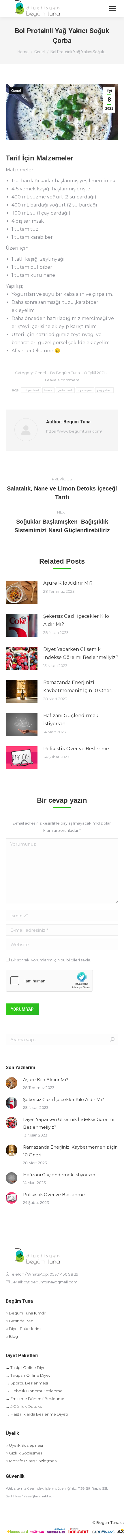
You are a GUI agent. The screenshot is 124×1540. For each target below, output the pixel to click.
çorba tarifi (65, 390)
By (65, 372)
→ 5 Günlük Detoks (24, 1406)
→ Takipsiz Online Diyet (28, 1375)
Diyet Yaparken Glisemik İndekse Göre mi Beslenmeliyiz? (80, 653)
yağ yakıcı (104, 390)
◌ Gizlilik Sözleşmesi (24, 1453)
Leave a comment (62, 380)
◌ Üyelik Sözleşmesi (24, 1445)
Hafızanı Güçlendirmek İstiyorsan (70, 719)
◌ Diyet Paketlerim (23, 1328)
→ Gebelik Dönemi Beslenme (34, 1391)
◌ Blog (12, 1336)
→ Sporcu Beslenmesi (27, 1383)
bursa (48, 390)
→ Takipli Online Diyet (26, 1367)
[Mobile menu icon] (112, 8)
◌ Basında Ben (19, 1321)
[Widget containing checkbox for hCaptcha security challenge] (49, 981)
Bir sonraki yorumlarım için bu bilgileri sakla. (51, 960)
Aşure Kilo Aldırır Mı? (68, 583)
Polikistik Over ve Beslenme (76, 748)
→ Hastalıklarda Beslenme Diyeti (37, 1414)
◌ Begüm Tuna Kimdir (26, 1313)
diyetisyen (85, 390)
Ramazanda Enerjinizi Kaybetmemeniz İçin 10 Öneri (78, 686)
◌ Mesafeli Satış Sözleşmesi (31, 1460)
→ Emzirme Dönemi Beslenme (35, 1398)
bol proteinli (31, 390)
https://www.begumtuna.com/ (74, 431)
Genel (16, 91)
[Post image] (21, 592)
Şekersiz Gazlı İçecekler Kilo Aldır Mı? (76, 620)
